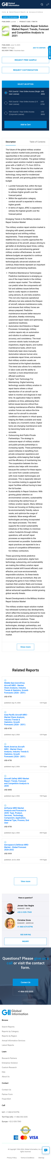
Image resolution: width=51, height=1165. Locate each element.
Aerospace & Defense (36, 12)
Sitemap (41, 1158)
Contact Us (25, 982)
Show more (25, 647)
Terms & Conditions (27, 1158)
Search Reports (8, 1027)
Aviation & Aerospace (10, 17)
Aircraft (23, 17)
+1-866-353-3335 (25, 991)
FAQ (3, 1072)
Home (4, 12)
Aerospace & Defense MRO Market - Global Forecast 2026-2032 (16, 847)
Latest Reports (8, 1045)
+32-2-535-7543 (24, 912)
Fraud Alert (6, 1099)
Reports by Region (9, 1036)
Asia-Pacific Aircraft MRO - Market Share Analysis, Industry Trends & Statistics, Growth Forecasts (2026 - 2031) (16, 719)
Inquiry (25, 941)
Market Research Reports (17, 12)
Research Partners (9, 1058)
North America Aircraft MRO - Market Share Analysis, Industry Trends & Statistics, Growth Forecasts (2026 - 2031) (16, 751)
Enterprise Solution (10, 1063)
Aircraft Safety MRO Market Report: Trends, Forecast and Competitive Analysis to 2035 (16, 782)
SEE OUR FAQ (25, 935)
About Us (6, 1077)
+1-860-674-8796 (25, 927)
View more (25, 881)
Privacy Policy (12, 1158)
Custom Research (9, 1067)
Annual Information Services (13, 1041)
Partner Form (7, 1094)
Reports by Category (10, 1031)
